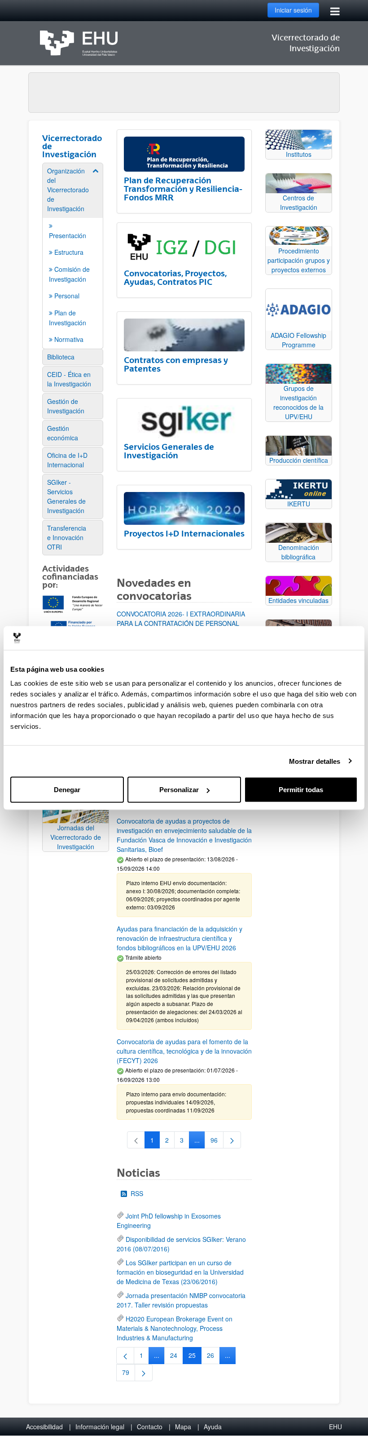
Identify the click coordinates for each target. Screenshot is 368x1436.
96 (216, 1141)
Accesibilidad (44, 1426)
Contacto (149, 1426)
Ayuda (213, 1426)
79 (128, 1374)
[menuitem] (72, 255)
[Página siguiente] (232, 1139)
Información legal (99, 1426)
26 (213, 1357)
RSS (137, 1193)
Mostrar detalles (315, 761)
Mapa (183, 1426)
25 (195, 1357)
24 (176, 1357)
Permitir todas (301, 789)
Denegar (67, 789)
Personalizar (179, 789)
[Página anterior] (125, 1355)
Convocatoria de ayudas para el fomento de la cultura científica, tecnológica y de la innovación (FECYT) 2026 (184, 1051)
